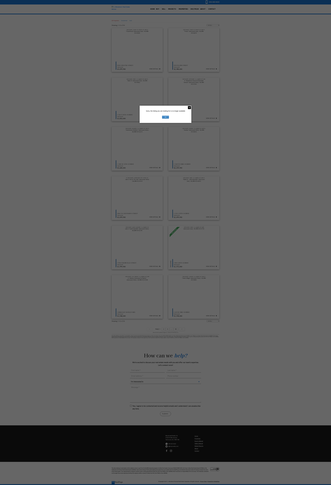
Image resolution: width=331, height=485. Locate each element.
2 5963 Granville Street (126, 263)
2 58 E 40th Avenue (181, 263)
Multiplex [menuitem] (195, 9)
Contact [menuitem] (212, 9)
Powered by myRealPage (213, 481)
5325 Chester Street (125, 66)
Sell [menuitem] (163, 9)
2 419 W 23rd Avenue (182, 313)
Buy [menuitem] (157, 9)
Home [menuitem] (152, 9)
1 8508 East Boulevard (126, 313)
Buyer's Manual (199, 441)
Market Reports (199, 446)
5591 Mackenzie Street (183, 115)
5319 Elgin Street (181, 66)
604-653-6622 (214, 2)
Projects (172, 9)
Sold (130, 20)
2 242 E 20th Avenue (125, 115)
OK (165, 117)
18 (175, 329)
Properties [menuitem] (183, 9)
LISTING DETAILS (155, 69)
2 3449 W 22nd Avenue (182, 165)
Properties (197, 438)
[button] (212, 2)
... (171, 329)
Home (196, 436)
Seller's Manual (199, 443)
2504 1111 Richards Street (127, 214)
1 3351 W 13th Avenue (125, 165)
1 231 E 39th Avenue (181, 214)
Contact (197, 451)
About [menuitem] (202, 9)
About (196, 448)
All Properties (115, 20)
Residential (124, 20)
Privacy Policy (203, 481)
